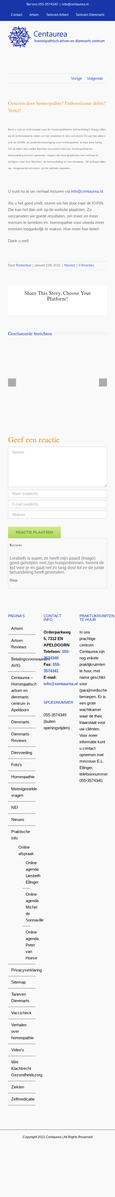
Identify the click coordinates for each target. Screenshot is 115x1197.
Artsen (17, 628)
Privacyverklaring (22, 970)
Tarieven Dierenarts (20, 997)
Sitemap (18, 982)
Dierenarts (20, 722)
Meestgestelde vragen (22, 792)
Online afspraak (24, 850)
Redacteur (23, 265)
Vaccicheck (21, 1012)
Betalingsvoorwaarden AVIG (22, 662)
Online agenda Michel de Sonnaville (27, 907)
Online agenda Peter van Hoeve (27, 945)
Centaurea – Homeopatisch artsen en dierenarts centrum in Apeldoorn (22, 693)
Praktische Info (20, 834)
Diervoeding (21, 752)
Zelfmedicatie (22, 1099)
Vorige (76, 78)
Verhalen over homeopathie (22, 1031)
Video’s (17, 1050)
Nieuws (69, 265)
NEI (14, 807)
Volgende (95, 78)
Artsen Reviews (18, 643)
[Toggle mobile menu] (105, 50)
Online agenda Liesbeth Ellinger (27, 872)
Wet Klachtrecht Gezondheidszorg (22, 1068)
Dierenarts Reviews (20, 737)
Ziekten (17, 1087)
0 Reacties (86, 265)
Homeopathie (22, 776)
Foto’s (16, 764)
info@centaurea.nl (75, 4)
